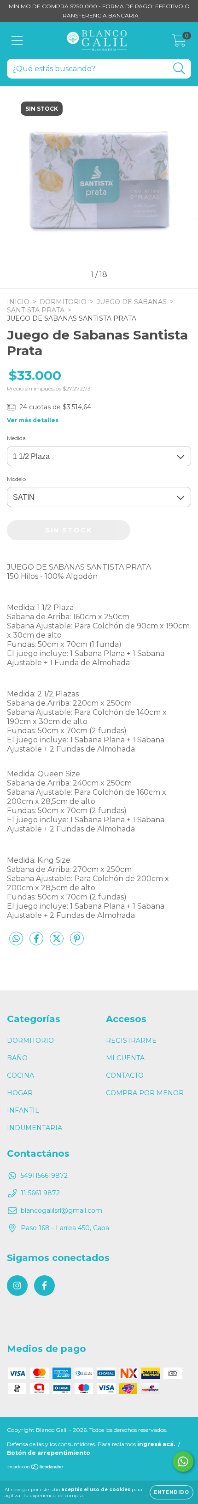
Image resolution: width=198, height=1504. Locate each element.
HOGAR (20, 1093)
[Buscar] (179, 68)
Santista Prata (35, 310)
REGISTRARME (131, 1040)
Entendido (171, 1492)
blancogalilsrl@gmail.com (61, 1210)
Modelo (16, 478)
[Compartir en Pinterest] (77, 943)
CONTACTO (125, 1075)
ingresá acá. (156, 1444)
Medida (16, 438)
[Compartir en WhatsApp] (16, 939)
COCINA (20, 1075)
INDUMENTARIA (34, 1128)
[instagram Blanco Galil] (17, 1285)
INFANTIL (23, 1110)
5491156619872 (44, 1175)
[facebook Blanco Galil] (44, 1285)
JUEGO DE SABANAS (132, 302)
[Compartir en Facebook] (37, 943)
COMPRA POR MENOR (145, 1093)
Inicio (18, 302)
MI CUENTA (125, 1058)
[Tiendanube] (35, 1467)
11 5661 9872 (40, 1193)
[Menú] (17, 40)
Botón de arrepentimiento (48, 1452)
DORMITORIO (63, 302)
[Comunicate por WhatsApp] (183, 1461)
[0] (178, 43)
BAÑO (17, 1058)
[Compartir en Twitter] (57, 943)
